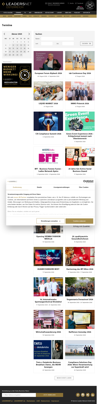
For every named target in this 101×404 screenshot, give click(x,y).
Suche (72, 3)
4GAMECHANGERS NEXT (48, 269)
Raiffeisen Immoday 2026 (80, 332)
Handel (24, 16)
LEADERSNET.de (19, 401)
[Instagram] (83, 395)
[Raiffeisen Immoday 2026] (80, 319)
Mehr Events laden (64, 378)
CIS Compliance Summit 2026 (48, 134)
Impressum (55, 401)
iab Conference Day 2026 (80, 73)
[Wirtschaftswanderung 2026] (48, 319)
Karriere (59, 16)
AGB (38, 401)
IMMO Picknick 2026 (80, 104)
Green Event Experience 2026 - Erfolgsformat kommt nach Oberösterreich (80, 136)
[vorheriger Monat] (4, 34)
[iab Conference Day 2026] (80, 60)
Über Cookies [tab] (83, 187)
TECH (30, 16)
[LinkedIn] (93, 395)
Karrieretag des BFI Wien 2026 (79, 269)
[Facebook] (78, 395)
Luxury (59, 12)
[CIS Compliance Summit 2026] (48, 121)
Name (37, 38)
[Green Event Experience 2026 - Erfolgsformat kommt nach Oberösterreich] (80, 121)
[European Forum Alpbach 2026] (48, 60)
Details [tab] (39, 187)
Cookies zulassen (79, 221)
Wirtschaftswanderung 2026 (48, 332)
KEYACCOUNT (49, 12)
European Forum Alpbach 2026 (48, 73)
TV (25, 12)
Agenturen (17, 16)
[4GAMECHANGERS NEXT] (48, 256)
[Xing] (88, 395)
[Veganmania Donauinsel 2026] (80, 286)
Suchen (85, 43)
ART (30, 12)
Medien (10, 16)
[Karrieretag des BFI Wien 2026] (80, 256)
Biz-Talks (66, 16)
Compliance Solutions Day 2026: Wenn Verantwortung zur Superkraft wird (80, 364)
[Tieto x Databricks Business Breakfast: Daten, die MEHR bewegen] (48, 349)
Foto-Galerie (8, 12)
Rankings (85, 16)
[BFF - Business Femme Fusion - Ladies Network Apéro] (48, 156)
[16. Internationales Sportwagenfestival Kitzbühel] (48, 286)
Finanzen (44, 16)
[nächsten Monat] (29, 34)
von (37, 43)
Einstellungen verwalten (49, 221)
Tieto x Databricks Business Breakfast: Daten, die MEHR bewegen (48, 364)
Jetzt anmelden (49, 395)
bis (58, 43)
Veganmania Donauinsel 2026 (80, 299)
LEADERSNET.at (7, 401)
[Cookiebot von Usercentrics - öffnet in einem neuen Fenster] (84, 181)
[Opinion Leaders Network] (90, 5)
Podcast (77, 12)
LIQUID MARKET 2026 (48, 104)
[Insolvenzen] (80, 7)
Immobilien (38, 12)
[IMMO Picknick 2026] (80, 90)
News (4, 16)
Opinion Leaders (76, 16)
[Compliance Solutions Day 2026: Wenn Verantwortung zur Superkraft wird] (80, 349)
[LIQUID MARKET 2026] (48, 90)
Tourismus (52, 16)
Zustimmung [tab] (17, 187)
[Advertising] (17, 75)
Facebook (80, 3)
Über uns (68, 12)
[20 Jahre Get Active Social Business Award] (80, 156)
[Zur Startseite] (17, 5)
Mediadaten (31, 401)
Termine (18, 12)
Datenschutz (45, 401)
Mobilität (36, 16)
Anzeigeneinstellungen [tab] (62, 187)
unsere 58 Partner (19, 197)
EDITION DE (86, 12)
